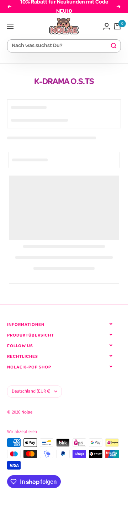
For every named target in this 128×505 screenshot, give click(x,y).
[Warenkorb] (117, 26)
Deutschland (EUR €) (31, 391)
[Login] (106, 26)
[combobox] (61, 45)
